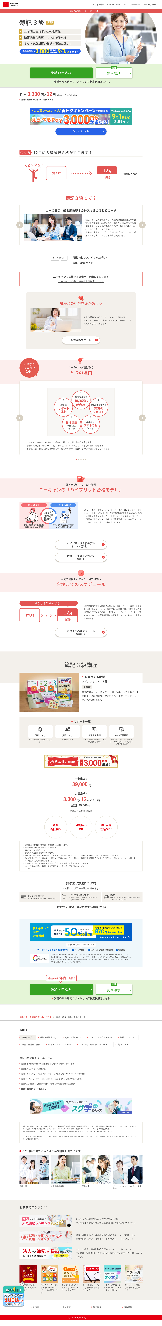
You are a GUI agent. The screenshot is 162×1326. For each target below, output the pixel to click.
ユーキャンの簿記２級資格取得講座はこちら (81, 281)
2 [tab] (78, 459)
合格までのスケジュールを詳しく (81, 632)
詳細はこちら (130, 174)
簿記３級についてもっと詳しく (90, 257)
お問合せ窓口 (135, 4)
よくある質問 (98, 4)
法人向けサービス (151, 4)
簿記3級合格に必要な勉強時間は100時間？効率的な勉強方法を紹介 (48, 1084)
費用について (124, 1044)
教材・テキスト (127, 1037)
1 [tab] (76, 459)
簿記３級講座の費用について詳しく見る (37, 100)
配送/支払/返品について (117, 4)
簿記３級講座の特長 (31, 1044)
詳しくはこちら (81, 131)
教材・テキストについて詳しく (81, 557)
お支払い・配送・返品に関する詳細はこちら (82, 907)
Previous (19, 224)
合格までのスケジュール (59, 1044)
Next (142, 224)
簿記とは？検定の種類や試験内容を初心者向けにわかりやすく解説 (47, 1064)
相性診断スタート (81, 340)
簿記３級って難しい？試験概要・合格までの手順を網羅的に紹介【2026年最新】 (53, 1074)
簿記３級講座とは (48, 1037)
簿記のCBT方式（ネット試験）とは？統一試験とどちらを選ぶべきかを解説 (51, 1079)
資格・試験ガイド (83, 263)
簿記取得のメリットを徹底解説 (33, 1069)
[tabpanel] (81, 225)
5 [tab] (83, 459)
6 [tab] (85, 459)
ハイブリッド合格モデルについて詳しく (81, 545)
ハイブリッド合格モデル (100, 1037)
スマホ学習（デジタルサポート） (94, 1044)
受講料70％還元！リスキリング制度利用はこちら (82, 81)
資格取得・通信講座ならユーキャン (35, 1017)
